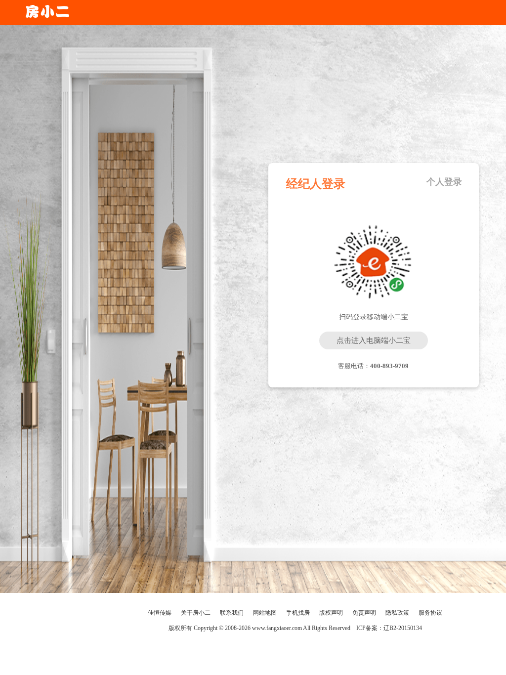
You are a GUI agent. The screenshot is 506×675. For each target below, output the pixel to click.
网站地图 (265, 612)
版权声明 (331, 612)
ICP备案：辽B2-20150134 (389, 628)
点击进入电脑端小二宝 (374, 340)
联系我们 (232, 612)
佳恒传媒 (159, 612)
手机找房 (298, 612)
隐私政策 (397, 612)
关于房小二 (196, 612)
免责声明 (364, 612)
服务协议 (430, 612)
